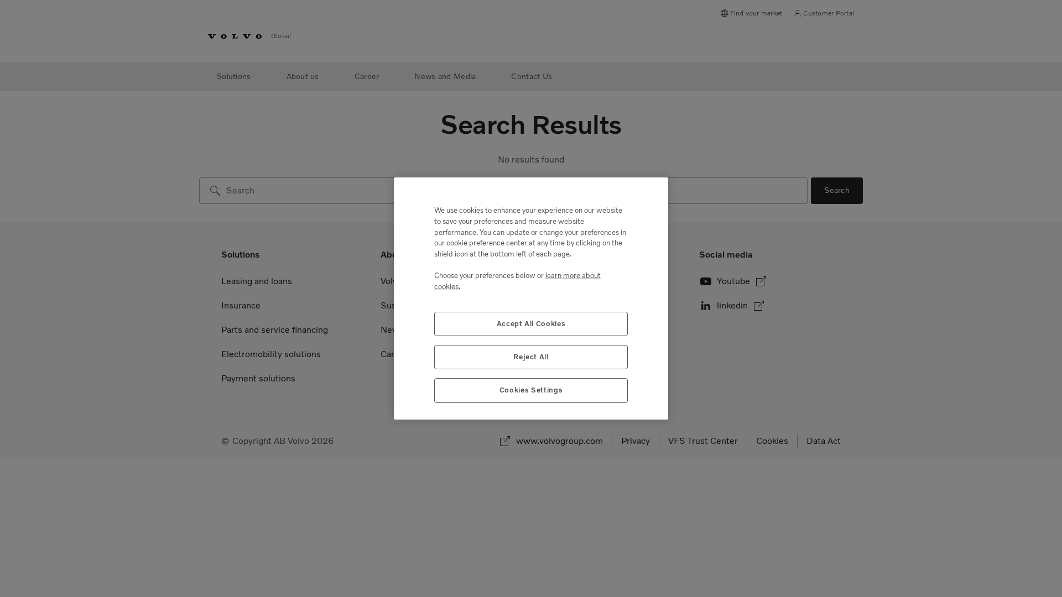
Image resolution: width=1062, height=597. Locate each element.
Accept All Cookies (531, 324)
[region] (531, 298)
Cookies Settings (531, 390)
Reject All (531, 357)
